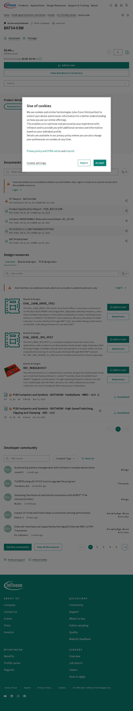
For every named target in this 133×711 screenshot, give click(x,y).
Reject (84, 163)
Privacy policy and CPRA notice (44, 151)
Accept (100, 163)
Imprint (70, 151)
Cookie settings (36, 163)
